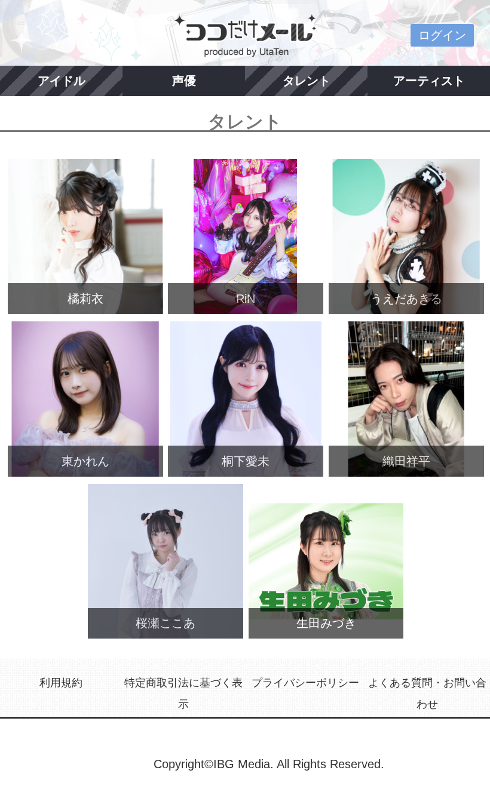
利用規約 (60, 683)
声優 (184, 80)
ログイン (442, 35)
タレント (306, 80)
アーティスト (429, 80)
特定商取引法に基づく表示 (183, 693)
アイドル (61, 80)
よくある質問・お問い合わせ (427, 693)
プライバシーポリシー (305, 683)
